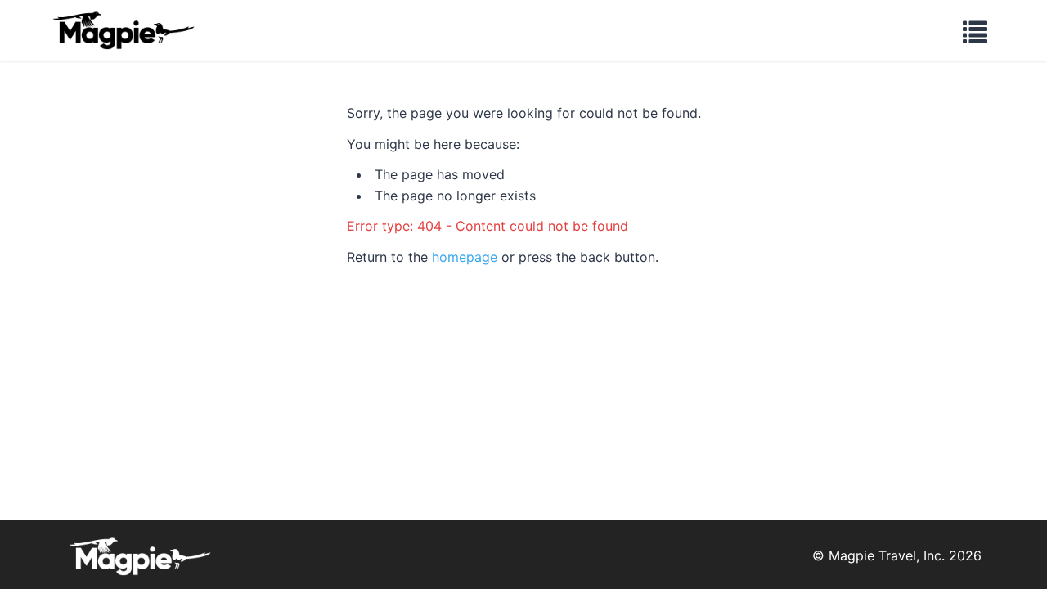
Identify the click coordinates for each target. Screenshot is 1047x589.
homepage (464, 257)
